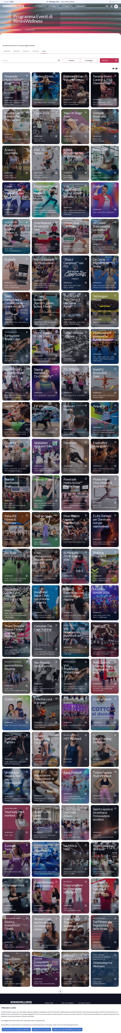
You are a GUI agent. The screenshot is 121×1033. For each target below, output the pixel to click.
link (44, 1020)
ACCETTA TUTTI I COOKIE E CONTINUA (16, 1029)
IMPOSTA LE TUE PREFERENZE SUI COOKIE (67, 1029)
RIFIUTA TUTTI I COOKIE (41, 1029)
